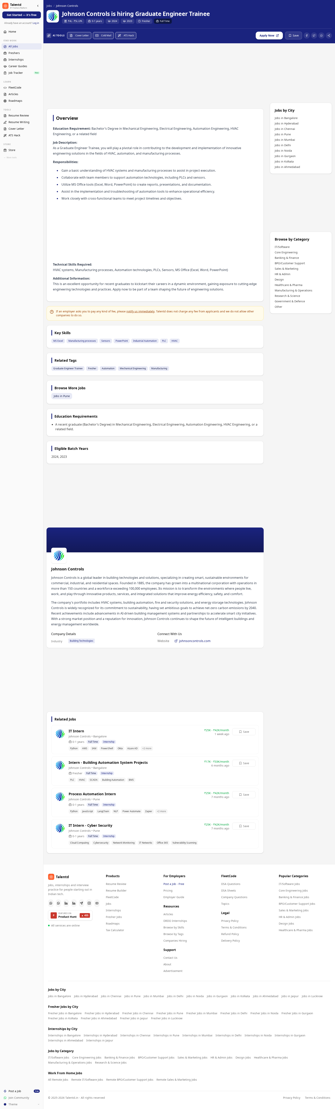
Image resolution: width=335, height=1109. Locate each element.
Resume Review (116, 884)
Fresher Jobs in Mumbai (201, 1013)
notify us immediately (140, 311)
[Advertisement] (155, 77)
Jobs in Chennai (285, 129)
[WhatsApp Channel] (58, 903)
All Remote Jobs (58, 1079)
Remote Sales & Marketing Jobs (176, 1079)
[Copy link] (329, 35)
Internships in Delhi (229, 1035)
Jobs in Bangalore (286, 118)
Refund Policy (230, 934)
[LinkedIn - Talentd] (74, 903)
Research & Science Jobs (111, 1062)
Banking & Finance (287, 258)
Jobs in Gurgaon (285, 156)
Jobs (49, 6)
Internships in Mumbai (197, 1035)
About (167, 964)
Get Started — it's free (21, 15)
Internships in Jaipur (99, 1040)
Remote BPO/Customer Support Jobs (129, 1079)
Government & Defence (290, 301)
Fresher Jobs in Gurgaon (297, 1013)
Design (279, 279)
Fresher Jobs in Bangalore (65, 1013)
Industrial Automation (145, 340)
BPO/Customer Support (290, 263)
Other (278, 307)
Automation (108, 368)
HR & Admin (282, 274)
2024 (114, 21)
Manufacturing (159, 368)
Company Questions (234, 897)
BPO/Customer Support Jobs (297, 904)
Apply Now (267, 35)
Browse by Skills (173, 927)
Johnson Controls (67, 6)
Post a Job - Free (173, 884)
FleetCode (112, 897)
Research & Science (287, 296)
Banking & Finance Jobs (294, 897)
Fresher (146, 21)
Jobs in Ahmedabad (287, 167)
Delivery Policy (230, 940)
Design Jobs (286, 923)
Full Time (165, 21)
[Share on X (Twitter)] (314, 35)
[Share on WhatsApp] (321, 35)
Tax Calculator (115, 930)
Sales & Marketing (286, 268)
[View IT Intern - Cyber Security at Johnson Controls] (155, 834)
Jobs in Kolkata (284, 161)
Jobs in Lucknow (312, 996)
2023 (129, 21)
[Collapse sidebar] (38, 6)
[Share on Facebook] (307, 35)
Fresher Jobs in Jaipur (134, 1018)
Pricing (168, 890)
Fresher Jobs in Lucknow (166, 1018)
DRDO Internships (175, 921)
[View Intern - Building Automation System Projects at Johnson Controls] (155, 771)
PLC (164, 340)
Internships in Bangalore (64, 1035)
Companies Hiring (175, 940)
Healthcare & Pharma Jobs (296, 930)
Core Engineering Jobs (293, 890)
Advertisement (172, 971)
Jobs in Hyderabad (287, 123)
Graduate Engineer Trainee (68, 368)
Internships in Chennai (135, 1035)
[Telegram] (81, 903)
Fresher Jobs (114, 917)
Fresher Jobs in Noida (264, 1013)
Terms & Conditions (234, 927)
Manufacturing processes (82, 340)
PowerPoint (122, 340)
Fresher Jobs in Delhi (233, 1013)
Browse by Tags (173, 934)
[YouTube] (97, 903)
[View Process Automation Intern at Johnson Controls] (155, 802)
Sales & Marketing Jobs (294, 910)
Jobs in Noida (283, 150)
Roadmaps (113, 923)
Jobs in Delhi (283, 145)
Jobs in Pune (62, 396)
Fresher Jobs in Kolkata (63, 1018)
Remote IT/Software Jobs (87, 1079)
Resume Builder (116, 890)
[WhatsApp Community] (51, 903)
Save (246, 732)
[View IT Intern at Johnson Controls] (155, 739)
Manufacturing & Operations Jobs (70, 1062)
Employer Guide (173, 897)
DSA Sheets (228, 890)
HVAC (175, 340)
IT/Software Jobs (289, 884)
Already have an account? (21, 23)
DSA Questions (230, 884)
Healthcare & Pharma (288, 285)
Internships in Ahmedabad (65, 1040)
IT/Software (282, 247)
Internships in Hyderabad (100, 1035)
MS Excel (58, 340)
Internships (113, 910)
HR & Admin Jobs (290, 917)
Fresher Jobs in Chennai (137, 1013)
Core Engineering (286, 252)
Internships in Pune (166, 1035)
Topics (225, 904)
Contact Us (170, 958)
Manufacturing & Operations (293, 290)
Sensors (105, 340)
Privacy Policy (229, 921)
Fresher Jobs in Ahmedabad (99, 1018)
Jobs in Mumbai (285, 140)
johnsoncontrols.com (195, 641)
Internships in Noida (258, 1035)
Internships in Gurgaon (290, 1035)
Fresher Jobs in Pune (169, 1013)
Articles (168, 914)
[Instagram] (89, 903)
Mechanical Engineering (133, 368)
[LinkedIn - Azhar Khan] (66, 903)
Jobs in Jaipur (290, 996)
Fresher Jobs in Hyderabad (102, 1013)
